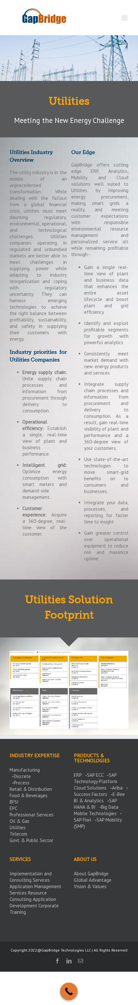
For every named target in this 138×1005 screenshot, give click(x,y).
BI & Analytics (89, 801)
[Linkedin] (69, 960)
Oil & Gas (20, 821)
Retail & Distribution (31, 789)
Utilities (18, 827)
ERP (78, 775)
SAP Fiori (82, 820)
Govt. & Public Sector (31, 840)
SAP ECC (95, 775)
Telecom (18, 834)
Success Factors (90, 794)
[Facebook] (57, 960)
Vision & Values (90, 886)
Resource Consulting (28, 896)
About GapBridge (91, 874)
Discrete (22, 776)
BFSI (14, 802)
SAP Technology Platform (95, 778)
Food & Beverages (28, 795)
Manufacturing (25, 770)
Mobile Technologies (95, 813)
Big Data (109, 807)
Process (22, 783)
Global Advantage (92, 880)
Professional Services (32, 815)
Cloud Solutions (90, 788)
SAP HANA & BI (95, 804)
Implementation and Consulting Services (31, 877)
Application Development (33, 902)
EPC (13, 808)
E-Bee (119, 794)
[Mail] (80, 960)
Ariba (117, 788)
